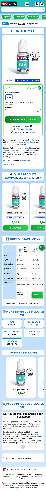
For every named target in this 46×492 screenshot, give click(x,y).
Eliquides (6, 17)
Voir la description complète (14, 164)
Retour (5, 24)
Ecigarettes (19, 17)
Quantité (9, 107)
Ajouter (17, 227)
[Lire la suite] (23, 447)
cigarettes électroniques (25, 142)
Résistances (33, 17)
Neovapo (26, 160)
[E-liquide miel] (23, 56)
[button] (42, 248)
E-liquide (6, 160)
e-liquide (21, 24)
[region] (23, 273)
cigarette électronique (12, 150)
